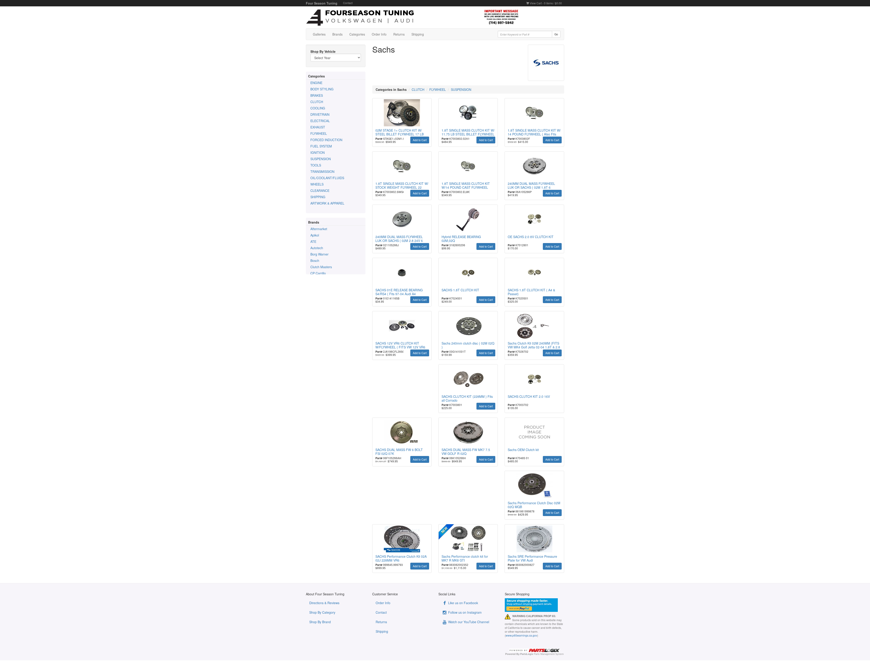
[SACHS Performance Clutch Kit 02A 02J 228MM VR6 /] (401, 539)
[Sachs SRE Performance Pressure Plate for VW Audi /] (534, 539)
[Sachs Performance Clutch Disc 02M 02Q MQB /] (534, 485)
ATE (313, 241)
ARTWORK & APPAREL (327, 203)
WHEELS (317, 184)
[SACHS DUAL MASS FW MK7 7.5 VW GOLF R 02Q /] (468, 432)
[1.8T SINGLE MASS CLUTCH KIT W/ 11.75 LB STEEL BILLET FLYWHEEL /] (468, 112)
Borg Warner (319, 254)
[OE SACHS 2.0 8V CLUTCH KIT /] (534, 219)
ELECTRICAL (320, 120)
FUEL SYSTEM (321, 146)
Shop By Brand (320, 622)
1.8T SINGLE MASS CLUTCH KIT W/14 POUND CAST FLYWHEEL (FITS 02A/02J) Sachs (466, 187)
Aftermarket (318, 229)
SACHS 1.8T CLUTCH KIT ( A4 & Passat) (531, 292)
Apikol (314, 235)
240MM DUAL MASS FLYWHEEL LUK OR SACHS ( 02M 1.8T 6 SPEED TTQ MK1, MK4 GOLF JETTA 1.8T (531, 189)
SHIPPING (317, 197)
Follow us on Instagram (464, 612)
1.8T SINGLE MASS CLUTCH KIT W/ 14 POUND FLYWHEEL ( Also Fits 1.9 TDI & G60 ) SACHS (534, 134)
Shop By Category (322, 612)
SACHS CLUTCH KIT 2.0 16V (529, 396)
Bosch (314, 260)
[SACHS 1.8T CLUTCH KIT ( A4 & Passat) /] (534, 272)
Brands (337, 34)
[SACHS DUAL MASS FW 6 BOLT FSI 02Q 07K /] (401, 432)
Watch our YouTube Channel (468, 622)
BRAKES (316, 95)
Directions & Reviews (324, 603)
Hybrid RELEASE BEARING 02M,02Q (461, 238)
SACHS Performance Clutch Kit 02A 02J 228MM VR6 (401, 558)
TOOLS (315, 165)
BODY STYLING (322, 89)
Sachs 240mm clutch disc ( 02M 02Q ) (468, 345)
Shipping (417, 34)
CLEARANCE (319, 190)
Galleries (319, 34)
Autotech (316, 248)
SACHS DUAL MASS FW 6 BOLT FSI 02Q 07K (399, 451)
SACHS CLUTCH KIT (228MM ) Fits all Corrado (467, 398)
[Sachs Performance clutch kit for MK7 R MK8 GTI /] (468, 539)
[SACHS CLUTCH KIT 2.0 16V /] (534, 379)
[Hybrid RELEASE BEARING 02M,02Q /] (468, 219)
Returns (399, 34)
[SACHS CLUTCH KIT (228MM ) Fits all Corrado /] (468, 379)
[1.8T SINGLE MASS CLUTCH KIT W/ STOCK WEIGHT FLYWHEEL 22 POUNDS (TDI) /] (401, 166)
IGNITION (317, 152)
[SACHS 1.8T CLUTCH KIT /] (468, 272)
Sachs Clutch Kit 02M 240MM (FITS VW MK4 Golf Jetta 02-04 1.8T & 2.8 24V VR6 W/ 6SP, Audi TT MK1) (534, 347)
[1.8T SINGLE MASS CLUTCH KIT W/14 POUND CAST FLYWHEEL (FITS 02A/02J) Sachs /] (468, 166)
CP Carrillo (318, 273)
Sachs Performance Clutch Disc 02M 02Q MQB (534, 505)
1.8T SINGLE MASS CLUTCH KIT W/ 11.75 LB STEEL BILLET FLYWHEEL (468, 132)
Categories (357, 34)
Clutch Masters (321, 267)
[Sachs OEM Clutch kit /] (534, 432)
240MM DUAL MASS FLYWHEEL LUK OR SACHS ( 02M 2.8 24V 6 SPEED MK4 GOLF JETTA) (399, 240)
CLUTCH (316, 101)
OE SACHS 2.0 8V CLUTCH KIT (530, 236)
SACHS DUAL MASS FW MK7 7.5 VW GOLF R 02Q (466, 451)
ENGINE (316, 82)
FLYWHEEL (318, 133)
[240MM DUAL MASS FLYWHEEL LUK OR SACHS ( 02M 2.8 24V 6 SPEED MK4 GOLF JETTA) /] (401, 219)
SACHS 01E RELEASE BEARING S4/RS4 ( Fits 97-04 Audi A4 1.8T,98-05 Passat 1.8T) (399, 294)
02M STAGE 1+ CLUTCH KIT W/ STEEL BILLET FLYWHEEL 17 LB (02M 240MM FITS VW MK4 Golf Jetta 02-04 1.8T (399, 136)
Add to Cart (420, 140)
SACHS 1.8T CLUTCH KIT (460, 290)
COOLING (317, 108)
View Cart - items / (545, 3)
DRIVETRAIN (319, 114)
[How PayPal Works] (534, 605)
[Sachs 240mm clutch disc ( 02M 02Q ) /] (468, 325)
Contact (348, 3)
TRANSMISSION (322, 171)
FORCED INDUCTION (326, 140)
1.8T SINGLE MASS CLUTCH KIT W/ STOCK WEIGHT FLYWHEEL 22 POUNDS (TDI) (401, 187)
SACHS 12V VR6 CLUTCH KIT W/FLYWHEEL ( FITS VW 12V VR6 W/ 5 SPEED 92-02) (400, 347)
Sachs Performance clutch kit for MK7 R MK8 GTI (465, 558)
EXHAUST (317, 127)
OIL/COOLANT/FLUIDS (327, 178)
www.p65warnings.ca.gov (521, 635)
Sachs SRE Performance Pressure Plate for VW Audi (532, 558)
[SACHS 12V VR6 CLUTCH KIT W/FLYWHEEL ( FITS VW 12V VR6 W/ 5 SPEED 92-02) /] (401, 325)
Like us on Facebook (462, 603)
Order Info (379, 34)
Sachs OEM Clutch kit (523, 449)
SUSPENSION (320, 159)
